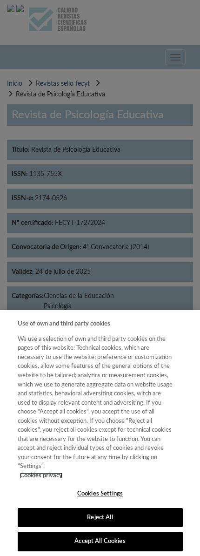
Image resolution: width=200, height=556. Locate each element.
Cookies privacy (41, 476)
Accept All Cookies (99, 541)
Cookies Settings (100, 494)
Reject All (100, 518)
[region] (100, 433)
